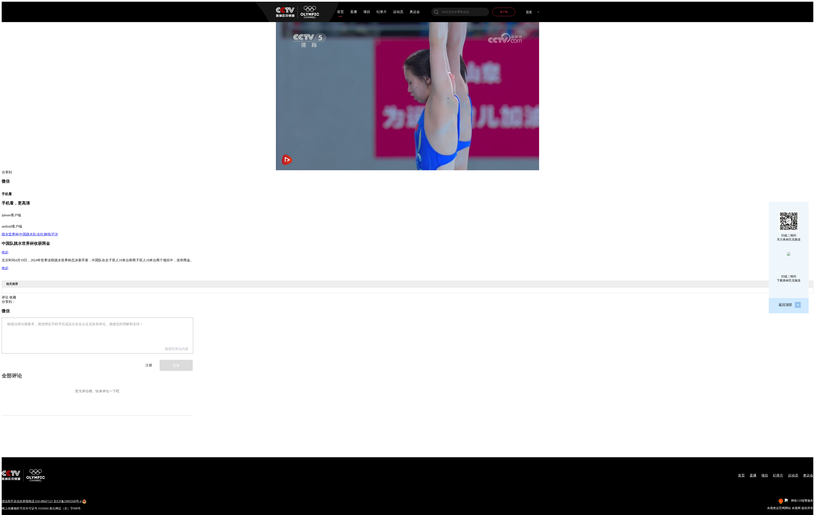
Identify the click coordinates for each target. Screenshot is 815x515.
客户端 (504, 11)
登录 (529, 12)
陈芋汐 (53, 234)
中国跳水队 (27, 234)
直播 (353, 12)
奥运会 (415, 12)
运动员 (398, 12)
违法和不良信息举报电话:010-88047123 (27, 501)
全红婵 (42, 234)
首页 (340, 12)
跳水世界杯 (10, 234)
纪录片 (382, 12)
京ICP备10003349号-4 (67, 501)
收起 (5, 252)
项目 (366, 12)
